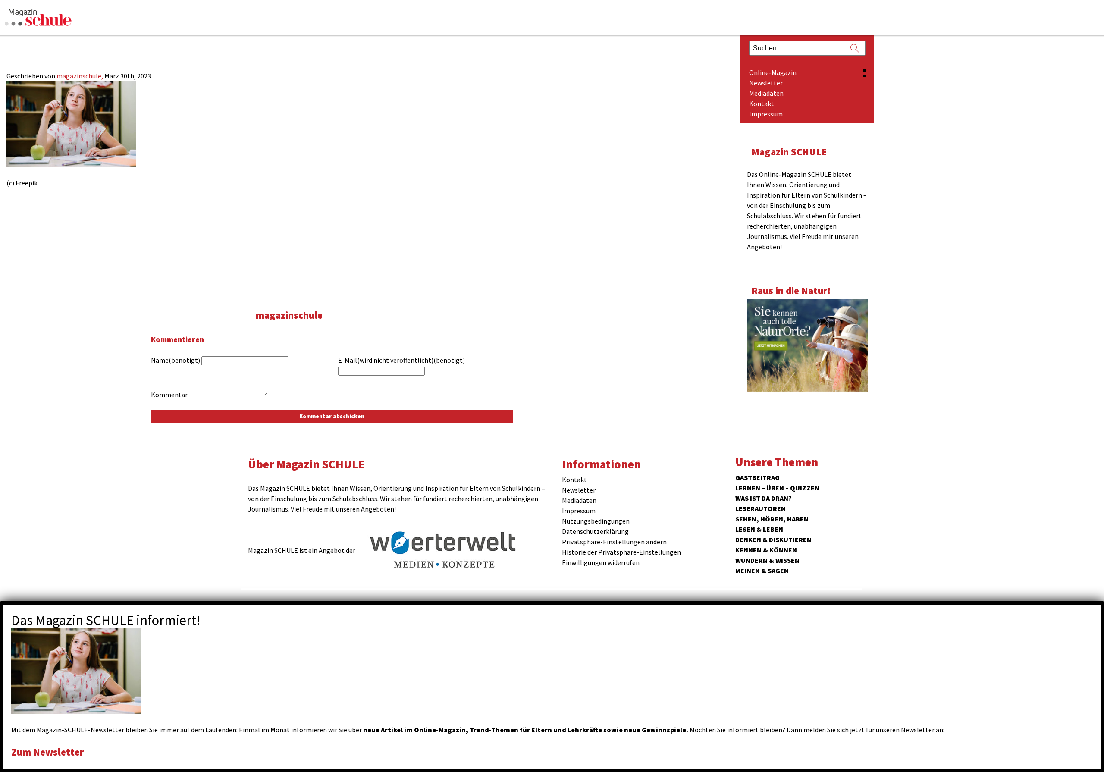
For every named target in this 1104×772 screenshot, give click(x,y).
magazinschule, (80, 76)
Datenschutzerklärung (595, 531)
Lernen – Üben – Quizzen (777, 487)
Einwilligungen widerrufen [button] (601, 562)
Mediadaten (766, 93)
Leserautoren (760, 508)
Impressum (766, 114)
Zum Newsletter (47, 752)
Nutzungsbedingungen (596, 521)
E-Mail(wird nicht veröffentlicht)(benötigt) (401, 360)
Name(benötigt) (175, 360)
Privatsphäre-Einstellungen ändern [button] (614, 541)
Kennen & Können (766, 550)
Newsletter (766, 82)
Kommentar (169, 394)
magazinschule (289, 315)
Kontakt (761, 103)
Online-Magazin (773, 72)
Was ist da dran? (763, 498)
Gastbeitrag (757, 477)
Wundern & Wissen (767, 560)
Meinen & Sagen (762, 570)
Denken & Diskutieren (773, 539)
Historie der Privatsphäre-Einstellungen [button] (621, 552)
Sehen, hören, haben (772, 519)
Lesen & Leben (759, 529)
